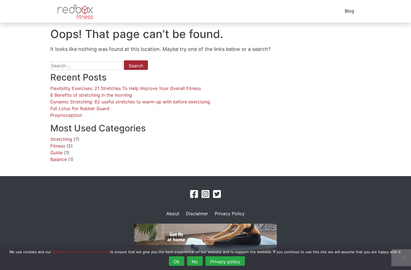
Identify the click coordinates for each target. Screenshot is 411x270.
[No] (404, 257)
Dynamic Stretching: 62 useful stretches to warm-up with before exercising (130, 102)
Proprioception (66, 115)
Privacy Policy (230, 213)
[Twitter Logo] (217, 195)
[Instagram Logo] (205, 195)
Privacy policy (225, 261)
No (195, 261)
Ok (176, 261)
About (172, 213)
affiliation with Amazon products (80, 252)
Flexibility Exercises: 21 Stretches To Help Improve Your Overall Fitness (125, 88)
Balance (58, 159)
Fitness (57, 146)
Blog (349, 11)
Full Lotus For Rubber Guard (79, 108)
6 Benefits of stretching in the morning (91, 95)
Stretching (61, 139)
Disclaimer (197, 213)
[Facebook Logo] (194, 195)
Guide (56, 152)
